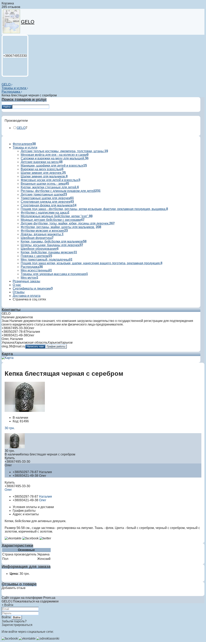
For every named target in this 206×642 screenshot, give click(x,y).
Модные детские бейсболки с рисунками (51, 219)
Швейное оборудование (39, 248)
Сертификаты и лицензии (32, 288)
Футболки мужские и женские (42, 230)
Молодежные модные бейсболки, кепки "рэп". (55, 216)
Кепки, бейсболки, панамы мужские (47, 252)
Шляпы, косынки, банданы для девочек (50, 245)
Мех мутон (28, 277)
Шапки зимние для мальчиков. (43, 176)
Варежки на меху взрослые (41, 169)
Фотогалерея (22, 144)
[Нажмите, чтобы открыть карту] (7, 357)
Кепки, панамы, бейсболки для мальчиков (52, 241)
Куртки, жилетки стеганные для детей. (49, 187)
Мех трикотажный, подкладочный (46, 259)
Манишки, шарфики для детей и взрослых (52, 165)
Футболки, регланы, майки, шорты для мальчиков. (58, 227)
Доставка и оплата (26, 295)
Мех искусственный (35, 270)
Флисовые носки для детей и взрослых (49, 180)
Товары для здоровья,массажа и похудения (53, 274)
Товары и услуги (14, 88)
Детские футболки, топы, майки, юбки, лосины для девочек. (65, 223)
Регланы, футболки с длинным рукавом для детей (58, 191)
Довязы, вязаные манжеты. (41, 234)
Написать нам (35, 346)
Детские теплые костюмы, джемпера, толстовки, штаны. (62, 151)
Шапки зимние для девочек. (41, 173)
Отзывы (19, 292)
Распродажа (11, 91)
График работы (56, 346)
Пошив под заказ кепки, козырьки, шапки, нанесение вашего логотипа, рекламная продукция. (91, 263)
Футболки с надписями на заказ (44, 212)
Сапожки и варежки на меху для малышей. (53, 158)
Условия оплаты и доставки (33, 507)
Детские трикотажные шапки (42, 194)
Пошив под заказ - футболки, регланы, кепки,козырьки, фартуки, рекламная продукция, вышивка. (93, 209)
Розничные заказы (26, 281)
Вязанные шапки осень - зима (43, 183)
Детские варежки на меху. (40, 162)
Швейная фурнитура (36, 238)
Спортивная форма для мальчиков (47, 205)
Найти (6, 106)
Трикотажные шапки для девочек (45, 198)
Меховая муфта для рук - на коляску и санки (54, 154)
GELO (27, 21)
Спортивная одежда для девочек (45, 201)
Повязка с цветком (34, 256)
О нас (17, 285)
